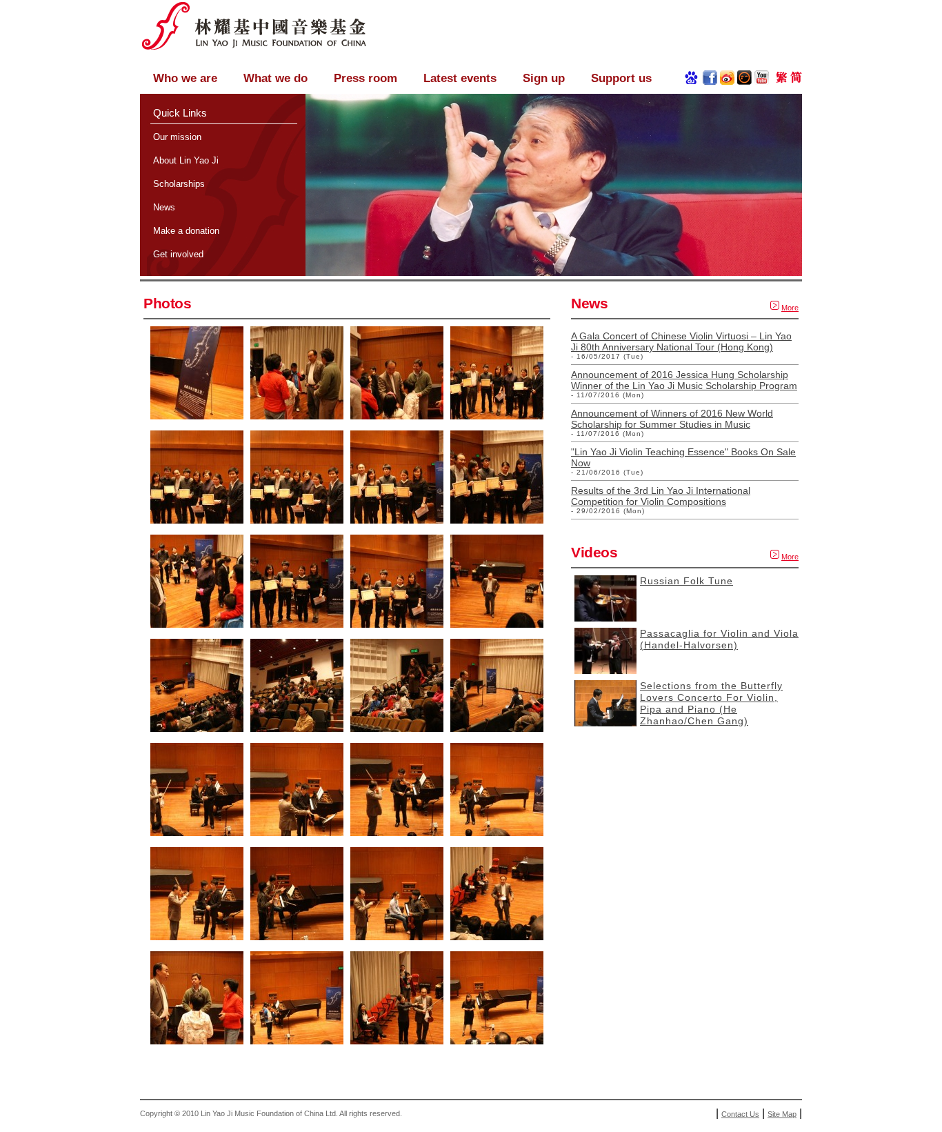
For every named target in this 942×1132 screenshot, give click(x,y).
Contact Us (740, 1114)
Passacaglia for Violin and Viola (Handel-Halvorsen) (719, 639)
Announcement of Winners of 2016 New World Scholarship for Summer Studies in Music (672, 419)
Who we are (185, 78)
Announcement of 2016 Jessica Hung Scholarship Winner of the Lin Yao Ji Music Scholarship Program (684, 380)
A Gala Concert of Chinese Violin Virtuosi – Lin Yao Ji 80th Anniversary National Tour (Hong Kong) (681, 341)
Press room (365, 78)
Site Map (782, 1114)
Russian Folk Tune (686, 580)
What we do (275, 78)
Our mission (177, 137)
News (164, 207)
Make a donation (186, 231)
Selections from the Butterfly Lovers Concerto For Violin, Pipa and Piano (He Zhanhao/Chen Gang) (711, 703)
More (790, 308)
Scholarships (179, 184)
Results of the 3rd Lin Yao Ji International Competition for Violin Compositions (660, 496)
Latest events (460, 78)
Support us (621, 78)
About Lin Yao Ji (186, 160)
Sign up (544, 78)
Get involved (178, 254)
